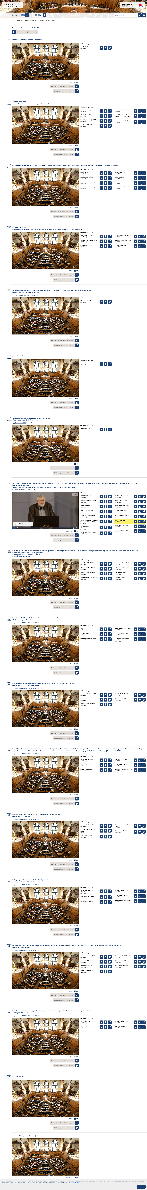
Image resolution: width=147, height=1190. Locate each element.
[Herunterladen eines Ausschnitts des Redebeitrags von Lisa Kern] (105, 966)
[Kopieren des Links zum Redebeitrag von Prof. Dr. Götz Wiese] (144, 188)
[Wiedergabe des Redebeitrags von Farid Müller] (101, 902)
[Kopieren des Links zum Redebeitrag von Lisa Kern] (110, 966)
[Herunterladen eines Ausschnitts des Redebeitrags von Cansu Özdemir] (105, 578)
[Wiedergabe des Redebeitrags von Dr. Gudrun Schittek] (101, 695)
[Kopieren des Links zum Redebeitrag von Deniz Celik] (144, 111)
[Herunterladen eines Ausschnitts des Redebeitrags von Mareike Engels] (140, 496)
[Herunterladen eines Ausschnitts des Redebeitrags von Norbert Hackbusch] (140, 826)
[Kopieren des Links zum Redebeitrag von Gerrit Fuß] (110, 634)
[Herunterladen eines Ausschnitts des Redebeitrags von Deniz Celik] (140, 111)
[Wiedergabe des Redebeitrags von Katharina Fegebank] (135, 569)
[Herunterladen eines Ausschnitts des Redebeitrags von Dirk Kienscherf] (140, 516)
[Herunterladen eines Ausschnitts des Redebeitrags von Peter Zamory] (140, 521)
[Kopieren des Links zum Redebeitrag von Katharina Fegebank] (144, 569)
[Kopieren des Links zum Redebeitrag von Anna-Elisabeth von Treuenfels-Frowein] (144, 116)
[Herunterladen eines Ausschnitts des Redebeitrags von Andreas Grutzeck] (105, 183)
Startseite (17, 20)
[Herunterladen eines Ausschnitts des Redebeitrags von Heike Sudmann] (140, 629)
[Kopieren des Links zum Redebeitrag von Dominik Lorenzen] (110, 121)
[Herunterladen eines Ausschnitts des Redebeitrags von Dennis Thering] (105, 506)
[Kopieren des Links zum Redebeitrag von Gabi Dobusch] (144, 573)
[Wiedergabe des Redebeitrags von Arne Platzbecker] (101, 897)
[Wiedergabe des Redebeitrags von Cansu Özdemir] (101, 578)
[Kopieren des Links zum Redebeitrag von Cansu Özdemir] (110, 578)
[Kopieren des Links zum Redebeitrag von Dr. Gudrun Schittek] (110, 695)
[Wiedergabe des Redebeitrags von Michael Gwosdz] (135, 183)
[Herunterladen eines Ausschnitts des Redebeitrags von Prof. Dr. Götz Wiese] (140, 188)
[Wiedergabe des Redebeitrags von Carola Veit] (101, 48)
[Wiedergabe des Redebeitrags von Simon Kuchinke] (101, 564)
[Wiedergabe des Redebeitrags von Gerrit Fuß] (101, 634)
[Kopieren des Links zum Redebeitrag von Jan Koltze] (110, 173)
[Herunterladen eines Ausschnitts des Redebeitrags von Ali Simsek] (105, 629)
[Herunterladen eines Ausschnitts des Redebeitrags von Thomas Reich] (140, 246)
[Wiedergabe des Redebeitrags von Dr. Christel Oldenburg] (101, 962)
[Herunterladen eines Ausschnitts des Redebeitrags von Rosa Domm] (105, 236)
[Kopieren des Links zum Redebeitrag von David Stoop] (110, 188)
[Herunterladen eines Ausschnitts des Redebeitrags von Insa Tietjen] (140, 760)
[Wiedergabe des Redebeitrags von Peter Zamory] (135, 521)
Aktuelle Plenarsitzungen (29, 20)
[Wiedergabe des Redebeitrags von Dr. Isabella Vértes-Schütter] (101, 831)
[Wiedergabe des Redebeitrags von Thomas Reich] (135, 246)
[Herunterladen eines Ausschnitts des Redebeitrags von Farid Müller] (105, 902)
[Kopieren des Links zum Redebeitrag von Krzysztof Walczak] (110, 516)
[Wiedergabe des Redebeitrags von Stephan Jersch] (135, 241)
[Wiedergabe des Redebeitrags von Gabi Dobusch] (135, 573)
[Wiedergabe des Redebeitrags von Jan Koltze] (101, 173)
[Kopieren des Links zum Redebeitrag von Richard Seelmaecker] (144, 236)
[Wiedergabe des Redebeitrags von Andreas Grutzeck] (101, 183)
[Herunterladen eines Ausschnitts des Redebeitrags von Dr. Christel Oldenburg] (105, 962)
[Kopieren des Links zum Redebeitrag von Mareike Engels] (144, 496)
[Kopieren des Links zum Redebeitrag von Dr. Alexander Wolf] (144, 122)
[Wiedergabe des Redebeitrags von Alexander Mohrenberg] (101, 241)
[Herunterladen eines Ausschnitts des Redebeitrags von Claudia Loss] (105, 116)
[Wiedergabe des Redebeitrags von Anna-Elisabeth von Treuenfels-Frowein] (135, 116)
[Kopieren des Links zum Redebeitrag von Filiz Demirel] (110, 178)
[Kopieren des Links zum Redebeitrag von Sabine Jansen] (144, 178)
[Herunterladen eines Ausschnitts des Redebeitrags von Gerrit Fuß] (105, 634)
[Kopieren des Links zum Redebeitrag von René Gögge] (110, 836)
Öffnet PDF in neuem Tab (26, 295)
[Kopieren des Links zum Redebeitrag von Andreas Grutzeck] (110, 183)
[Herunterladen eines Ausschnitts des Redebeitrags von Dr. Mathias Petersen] (105, 533)
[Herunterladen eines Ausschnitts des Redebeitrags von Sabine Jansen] (140, 178)
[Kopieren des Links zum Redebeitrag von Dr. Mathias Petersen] (110, 533)
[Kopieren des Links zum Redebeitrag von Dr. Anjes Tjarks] (144, 639)
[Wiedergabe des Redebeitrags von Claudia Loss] (101, 116)
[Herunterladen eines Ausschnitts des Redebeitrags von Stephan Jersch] (140, 241)
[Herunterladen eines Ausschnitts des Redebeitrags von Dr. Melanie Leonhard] (105, 527)
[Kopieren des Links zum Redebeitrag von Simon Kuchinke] (110, 564)
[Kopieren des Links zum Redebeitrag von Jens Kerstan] (110, 246)
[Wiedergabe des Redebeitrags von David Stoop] (101, 188)
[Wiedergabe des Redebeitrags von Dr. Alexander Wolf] (135, 122)
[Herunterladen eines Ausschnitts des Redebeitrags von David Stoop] (105, 188)
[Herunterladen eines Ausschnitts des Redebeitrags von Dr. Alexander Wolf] (140, 122)
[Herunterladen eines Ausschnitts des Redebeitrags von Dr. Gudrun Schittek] (105, 695)
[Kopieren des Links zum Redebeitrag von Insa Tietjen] (144, 760)
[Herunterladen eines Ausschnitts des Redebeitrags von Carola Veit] (105, 48)
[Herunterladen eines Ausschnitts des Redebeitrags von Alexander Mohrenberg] (105, 241)
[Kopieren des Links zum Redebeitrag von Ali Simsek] (110, 629)
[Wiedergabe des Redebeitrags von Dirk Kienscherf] (135, 516)
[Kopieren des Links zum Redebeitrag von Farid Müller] (110, 902)
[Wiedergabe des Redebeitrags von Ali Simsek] (101, 629)
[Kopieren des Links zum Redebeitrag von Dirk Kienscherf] (144, 516)
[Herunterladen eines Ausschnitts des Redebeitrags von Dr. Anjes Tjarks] (140, 639)
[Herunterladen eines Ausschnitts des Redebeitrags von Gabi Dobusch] (140, 573)
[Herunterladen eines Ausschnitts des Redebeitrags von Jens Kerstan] (105, 246)
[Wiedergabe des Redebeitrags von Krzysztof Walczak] (101, 516)
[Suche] (140, 15)
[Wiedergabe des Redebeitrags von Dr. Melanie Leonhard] (101, 527)
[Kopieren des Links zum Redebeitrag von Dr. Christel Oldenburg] (110, 962)
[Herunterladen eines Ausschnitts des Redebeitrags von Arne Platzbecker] (105, 897)
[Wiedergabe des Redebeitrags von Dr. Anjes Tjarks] (135, 639)
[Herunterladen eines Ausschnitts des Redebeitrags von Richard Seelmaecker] (140, 236)
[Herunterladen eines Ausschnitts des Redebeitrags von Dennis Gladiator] (105, 126)
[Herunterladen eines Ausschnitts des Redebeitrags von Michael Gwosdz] (140, 183)
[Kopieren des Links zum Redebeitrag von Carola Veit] (110, 48)
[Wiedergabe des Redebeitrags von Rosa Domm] (101, 236)
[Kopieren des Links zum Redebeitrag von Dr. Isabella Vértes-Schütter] (110, 831)
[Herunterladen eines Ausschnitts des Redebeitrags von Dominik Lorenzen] (105, 121)
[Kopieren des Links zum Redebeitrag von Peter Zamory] (144, 521)
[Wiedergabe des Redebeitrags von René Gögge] (101, 836)
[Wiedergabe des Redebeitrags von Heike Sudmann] (135, 629)
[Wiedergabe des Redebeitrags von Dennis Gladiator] (101, 126)
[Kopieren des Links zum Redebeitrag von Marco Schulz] (144, 173)
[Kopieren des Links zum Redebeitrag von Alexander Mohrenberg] (110, 241)
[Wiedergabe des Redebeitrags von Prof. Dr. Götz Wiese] (135, 188)
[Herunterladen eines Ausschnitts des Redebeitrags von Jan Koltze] (105, 173)
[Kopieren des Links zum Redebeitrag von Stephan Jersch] (144, 241)
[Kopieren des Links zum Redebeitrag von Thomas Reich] (144, 246)
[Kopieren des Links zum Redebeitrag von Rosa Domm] (110, 236)
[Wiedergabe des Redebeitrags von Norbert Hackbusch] (135, 826)
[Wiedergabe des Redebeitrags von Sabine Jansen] (135, 178)
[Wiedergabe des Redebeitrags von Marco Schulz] (135, 173)
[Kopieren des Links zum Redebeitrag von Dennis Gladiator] (110, 126)
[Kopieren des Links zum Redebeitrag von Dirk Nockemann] (110, 111)
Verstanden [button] (141, 1186)
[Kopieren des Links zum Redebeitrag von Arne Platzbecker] (110, 897)
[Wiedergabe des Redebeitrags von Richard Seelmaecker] (135, 236)
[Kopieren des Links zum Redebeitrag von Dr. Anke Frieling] (110, 826)
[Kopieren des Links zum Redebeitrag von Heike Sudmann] (144, 629)
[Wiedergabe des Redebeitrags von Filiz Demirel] (101, 178)
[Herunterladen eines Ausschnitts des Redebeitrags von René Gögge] (105, 836)
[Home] (144, 15)
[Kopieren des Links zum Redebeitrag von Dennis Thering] (110, 506)
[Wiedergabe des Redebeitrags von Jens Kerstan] (101, 246)
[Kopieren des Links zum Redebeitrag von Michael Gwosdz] (144, 183)
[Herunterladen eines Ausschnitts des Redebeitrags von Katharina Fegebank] (140, 569)
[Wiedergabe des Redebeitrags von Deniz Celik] (135, 111)
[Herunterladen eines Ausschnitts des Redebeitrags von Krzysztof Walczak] (105, 516)
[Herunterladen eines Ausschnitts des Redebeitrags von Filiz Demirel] (105, 178)
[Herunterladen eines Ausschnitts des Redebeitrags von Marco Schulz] (140, 173)
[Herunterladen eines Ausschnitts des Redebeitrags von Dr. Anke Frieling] (105, 826)
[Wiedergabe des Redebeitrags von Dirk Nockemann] (101, 111)
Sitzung (14, 15)
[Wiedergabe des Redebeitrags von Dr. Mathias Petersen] (101, 533)
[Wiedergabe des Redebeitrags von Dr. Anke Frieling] (101, 826)
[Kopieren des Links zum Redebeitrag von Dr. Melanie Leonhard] (110, 527)
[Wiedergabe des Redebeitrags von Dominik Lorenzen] (101, 121)
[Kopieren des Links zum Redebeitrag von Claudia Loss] (110, 116)
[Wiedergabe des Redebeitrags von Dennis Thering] (101, 506)
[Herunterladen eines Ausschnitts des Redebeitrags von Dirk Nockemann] (105, 111)
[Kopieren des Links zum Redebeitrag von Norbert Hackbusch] (144, 826)
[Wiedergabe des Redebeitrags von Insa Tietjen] (135, 760)
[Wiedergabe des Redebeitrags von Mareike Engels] (135, 496)
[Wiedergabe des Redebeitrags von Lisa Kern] (101, 966)
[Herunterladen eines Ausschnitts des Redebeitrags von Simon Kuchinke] (105, 564)
